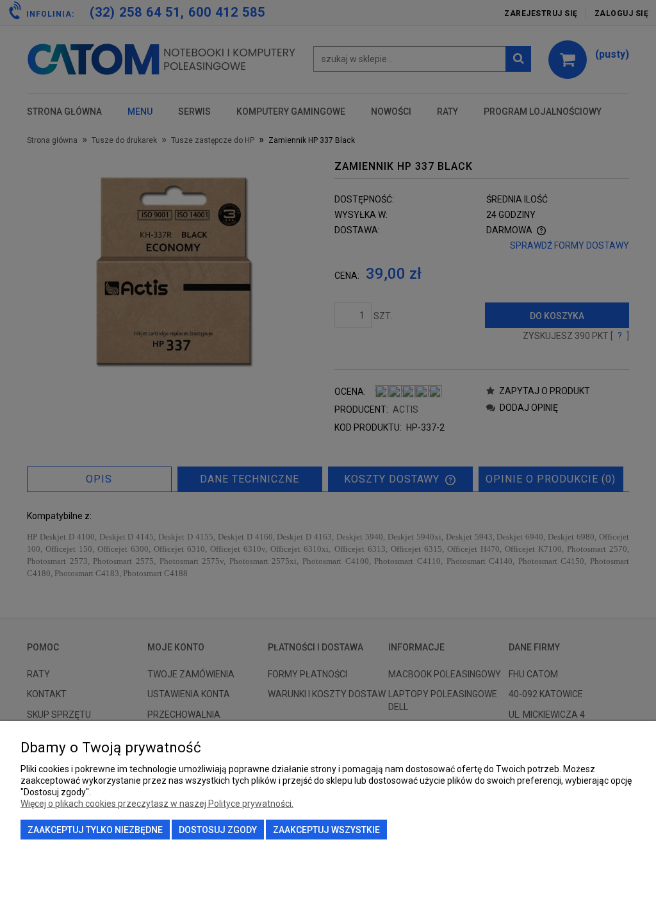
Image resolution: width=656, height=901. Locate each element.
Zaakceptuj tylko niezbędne (95, 830)
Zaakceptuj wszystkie (326, 830)
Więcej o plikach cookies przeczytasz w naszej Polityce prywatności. (156, 803)
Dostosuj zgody (218, 830)
